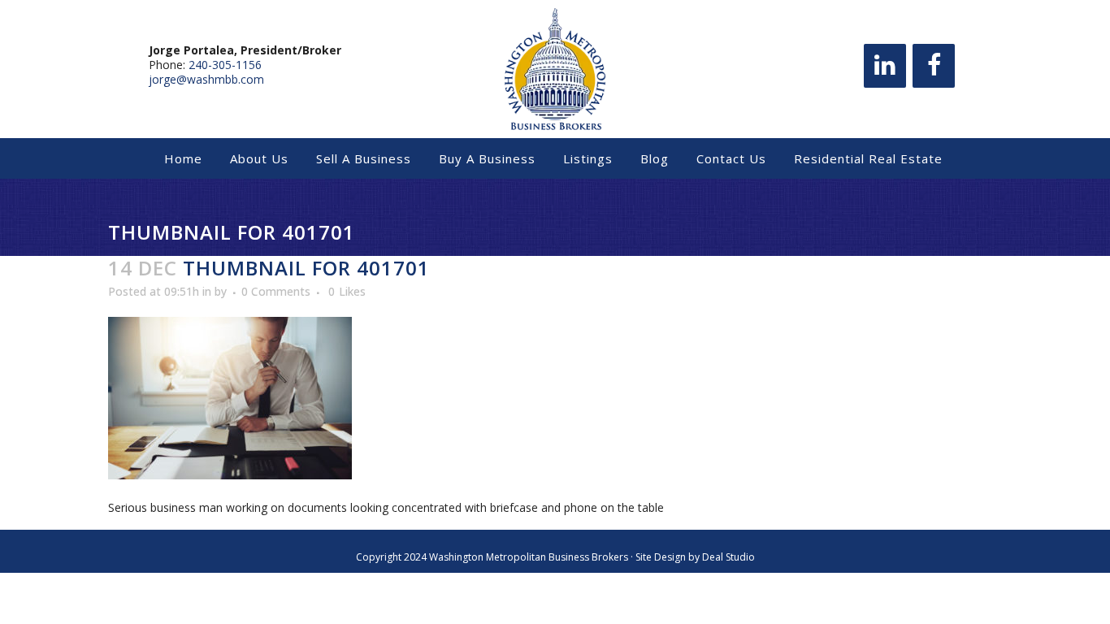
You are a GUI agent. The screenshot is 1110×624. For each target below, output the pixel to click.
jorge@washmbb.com (206, 79)
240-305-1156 (225, 64)
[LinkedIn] (885, 66)
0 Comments (275, 291)
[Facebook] (934, 66)
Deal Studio (728, 557)
